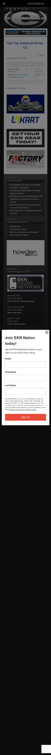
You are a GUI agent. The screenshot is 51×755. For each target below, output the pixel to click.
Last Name (10, 385)
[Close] (47, 332)
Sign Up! (25, 417)
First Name (10, 372)
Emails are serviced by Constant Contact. (23, 409)
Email (8, 359)
